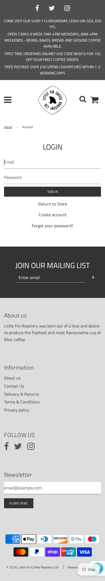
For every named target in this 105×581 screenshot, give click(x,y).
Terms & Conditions (22, 402)
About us (12, 378)
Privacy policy (16, 410)
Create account (52, 214)
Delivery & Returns (21, 394)
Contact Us (14, 386)
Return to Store (52, 204)
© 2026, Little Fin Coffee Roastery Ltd (32, 567)
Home (8, 126)
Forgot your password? (52, 225)
